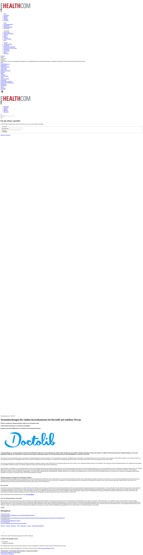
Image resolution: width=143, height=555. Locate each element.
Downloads (6, 45)
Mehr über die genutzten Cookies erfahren (10, 552)
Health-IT (6, 16)
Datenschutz (23, 525)
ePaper (5, 52)
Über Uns (3, 525)
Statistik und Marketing (7, 543)
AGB (18, 525)
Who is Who (7, 32)
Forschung (6, 20)
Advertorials (6, 28)
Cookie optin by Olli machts (7, 553)
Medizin (5, 17)
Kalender (6, 35)
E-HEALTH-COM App (9, 46)
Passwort (4, 130)
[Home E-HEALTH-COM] (15, 8)
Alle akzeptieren (4, 551)
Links (5, 40)
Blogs (5, 36)
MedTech (6, 19)
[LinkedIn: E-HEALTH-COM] (8, 92)
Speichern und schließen (32, 551)
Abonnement (7, 50)
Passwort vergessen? (5, 135)
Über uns (3, 56)
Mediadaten (6, 49)
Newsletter (6, 53)
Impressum (13, 525)
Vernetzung (6, 15)
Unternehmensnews (8, 24)
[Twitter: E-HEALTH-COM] (5, 92)
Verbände (6, 37)
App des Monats (7, 39)
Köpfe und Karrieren (8, 33)
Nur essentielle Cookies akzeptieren (17, 551)
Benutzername (5, 128)
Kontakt (8, 525)
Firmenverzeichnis (8, 27)
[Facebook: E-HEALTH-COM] (2, 92)
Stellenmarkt (6, 25)
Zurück (2, 507)
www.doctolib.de (30, 494)
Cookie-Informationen (45, 548)
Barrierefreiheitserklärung (38, 525)
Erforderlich (5, 541)
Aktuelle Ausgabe (8, 44)
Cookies (29, 525)
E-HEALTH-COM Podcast (10, 48)
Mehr (2, 62)
